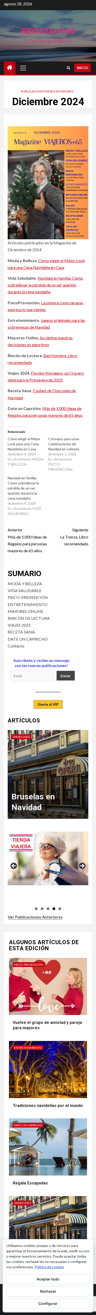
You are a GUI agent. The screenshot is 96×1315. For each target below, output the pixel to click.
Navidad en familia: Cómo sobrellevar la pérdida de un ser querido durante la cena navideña (45, 285)
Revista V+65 (48, 31)
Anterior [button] (14, 866)
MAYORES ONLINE (25, 611)
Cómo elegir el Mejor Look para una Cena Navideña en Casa (24, 444)
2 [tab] (42, 908)
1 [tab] (36, 908)
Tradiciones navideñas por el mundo (48, 1105)
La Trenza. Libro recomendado (74, 536)
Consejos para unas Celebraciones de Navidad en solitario (63, 444)
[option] (48, 777)
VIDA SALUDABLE (24, 590)
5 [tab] (59, 908)
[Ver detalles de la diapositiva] (48, 858)
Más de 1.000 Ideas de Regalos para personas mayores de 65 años (27, 540)
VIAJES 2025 (19, 625)
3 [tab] (48, 908)
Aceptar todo (48, 1279)
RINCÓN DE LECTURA (29, 618)
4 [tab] (53, 908)
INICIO (82, 68)
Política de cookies (49, 1267)
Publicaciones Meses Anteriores (47, 91)
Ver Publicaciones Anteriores (35, 916)
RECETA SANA (21, 631)
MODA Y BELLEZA (25, 583)
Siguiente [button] (82, 866)
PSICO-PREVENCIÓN (28, 597)
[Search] (68, 68)
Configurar (48, 1303)
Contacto (16, 645)
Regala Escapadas (30, 1183)
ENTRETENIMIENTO (28, 604)
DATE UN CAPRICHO (28, 639)
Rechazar (48, 1291)
